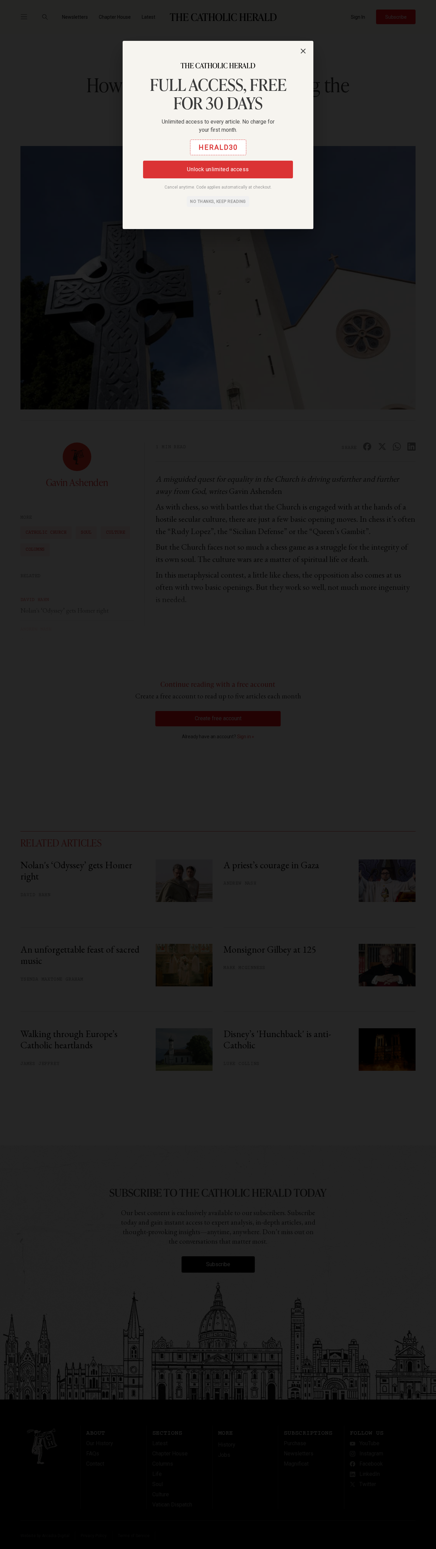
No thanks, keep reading (218, 201)
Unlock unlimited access (218, 169)
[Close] (303, 51)
